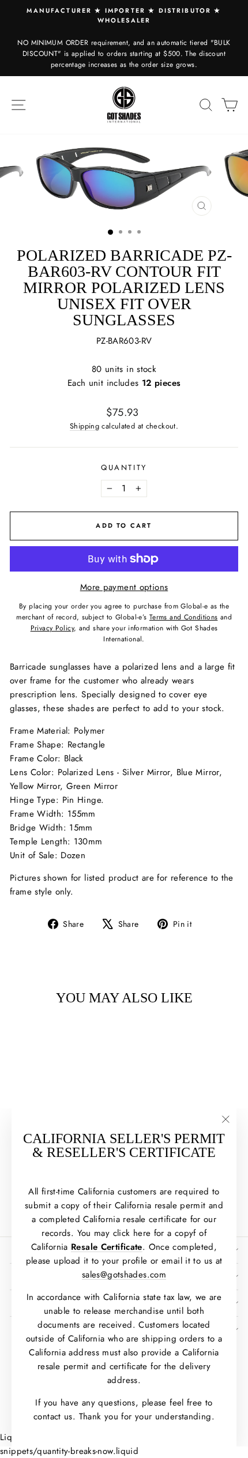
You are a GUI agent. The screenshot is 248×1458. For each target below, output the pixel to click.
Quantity (124, 467)
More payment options (124, 587)
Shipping (84, 425)
